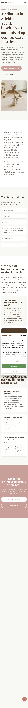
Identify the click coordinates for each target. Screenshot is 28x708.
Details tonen (19, 361)
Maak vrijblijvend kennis (11, 68)
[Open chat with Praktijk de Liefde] (24, 699)
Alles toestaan (14, 366)
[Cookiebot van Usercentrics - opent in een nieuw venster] (19, 335)
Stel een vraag (8, 74)
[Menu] (25, 2)
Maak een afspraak (14, 499)
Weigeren (14, 371)
